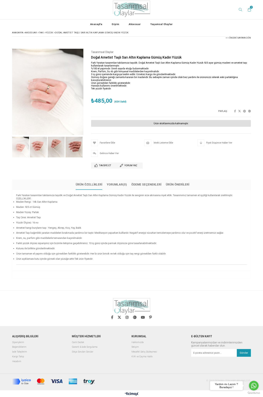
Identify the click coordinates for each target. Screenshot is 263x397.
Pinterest (244, 111)
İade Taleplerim (19, 352)
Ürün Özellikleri (89, 184)
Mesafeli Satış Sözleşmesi (144, 352)
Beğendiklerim (19, 347)
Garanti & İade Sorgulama (84, 347)
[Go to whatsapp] (254, 385)
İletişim (135, 347)
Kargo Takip (18, 356)
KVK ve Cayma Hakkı (142, 356)
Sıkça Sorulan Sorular (82, 352)
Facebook (235, 111)
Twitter (239, 111)
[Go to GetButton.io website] (254, 393)
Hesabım (16, 361)
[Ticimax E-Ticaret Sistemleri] (131, 394)
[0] (248, 9)
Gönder (244, 352)
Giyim (115, 24)
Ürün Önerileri (177, 184)
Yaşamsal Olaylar (161, 24)
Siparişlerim (18, 342)
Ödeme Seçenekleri (146, 184)
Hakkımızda (138, 342)
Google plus (249, 111)
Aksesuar (135, 24)
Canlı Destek (78, 342)
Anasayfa (96, 24)
